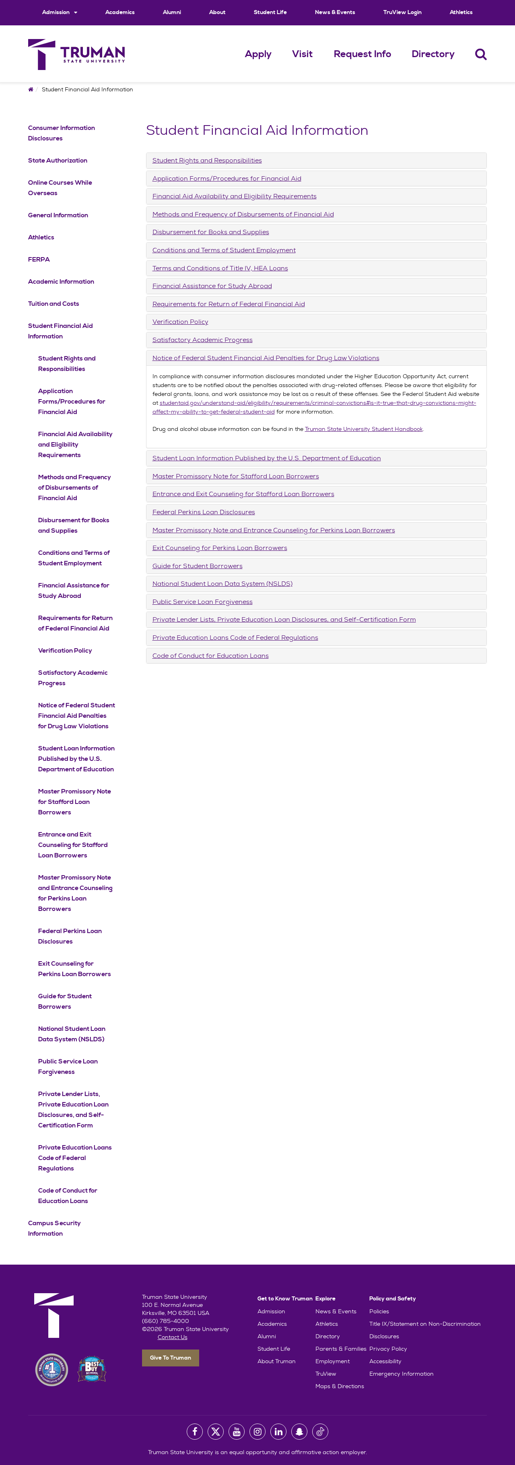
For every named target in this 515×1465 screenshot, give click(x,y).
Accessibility (385, 1361)
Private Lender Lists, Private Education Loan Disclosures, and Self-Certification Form (73, 1109)
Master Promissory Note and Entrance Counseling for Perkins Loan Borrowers (75, 893)
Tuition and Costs (53, 304)
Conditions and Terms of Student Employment (74, 558)
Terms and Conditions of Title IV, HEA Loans (220, 268)
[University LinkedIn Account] (278, 1432)
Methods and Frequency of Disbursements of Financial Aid (74, 487)
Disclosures (384, 1336)
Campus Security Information (54, 1228)
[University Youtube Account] (237, 1432)
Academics (120, 12)
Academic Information (61, 282)
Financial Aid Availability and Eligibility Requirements (75, 444)
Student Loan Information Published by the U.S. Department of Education (76, 758)
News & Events (335, 12)
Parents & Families (341, 1348)
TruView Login (402, 12)
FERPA (39, 259)
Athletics (461, 12)
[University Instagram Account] (257, 1432)
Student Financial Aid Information (60, 331)
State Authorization (57, 161)
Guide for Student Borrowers (65, 1001)
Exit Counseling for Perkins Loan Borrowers (74, 969)
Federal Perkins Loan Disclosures (70, 936)
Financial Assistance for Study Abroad (73, 590)
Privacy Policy (388, 1348)
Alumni (172, 12)
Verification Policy (65, 651)
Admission (56, 12)
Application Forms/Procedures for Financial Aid (71, 401)
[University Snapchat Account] (299, 1432)
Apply (258, 54)
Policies (379, 1311)
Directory (433, 54)
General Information (58, 215)
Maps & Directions (339, 1386)
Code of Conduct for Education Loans (67, 1196)
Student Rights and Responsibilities (67, 363)
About (217, 12)
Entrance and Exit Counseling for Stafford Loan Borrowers (73, 844)
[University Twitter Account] (216, 1432)
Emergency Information (401, 1373)
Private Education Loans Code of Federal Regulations (75, 1158)
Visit (302, 54)
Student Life (270, 12)
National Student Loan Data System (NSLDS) (71, 1034)
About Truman (277, 1361)
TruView (325, 1373)
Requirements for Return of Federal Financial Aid (75, 623)
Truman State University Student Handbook (364, 429)
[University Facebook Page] (195, 1432)
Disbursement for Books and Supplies (73, 525)
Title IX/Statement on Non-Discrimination (425, 1323)
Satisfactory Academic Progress (73, 678)
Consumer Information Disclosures (61, 133)
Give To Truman (170, 1358)
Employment (332, 1361)
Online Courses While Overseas (60, 188)
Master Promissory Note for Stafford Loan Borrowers (74, 801)
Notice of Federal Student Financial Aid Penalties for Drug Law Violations (76, 715)
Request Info (362, 54)
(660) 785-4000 (165, 1321)
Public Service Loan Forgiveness (68, 1066)
